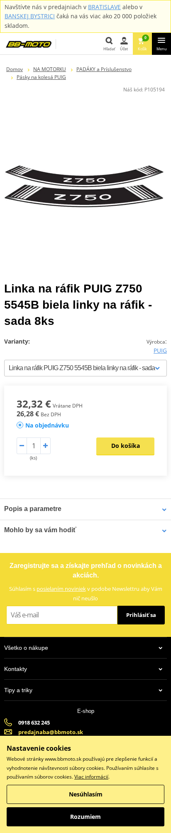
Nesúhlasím (86, 794)
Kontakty (15, 669)
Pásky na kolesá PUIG (41, 77)
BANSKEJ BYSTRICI (30, 16)
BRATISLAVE (104, 7)
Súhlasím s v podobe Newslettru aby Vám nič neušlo (85, 593)
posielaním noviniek (61, 588)
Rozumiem (85, 817)
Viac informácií (91, 776)
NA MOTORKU (49, 69)
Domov (14, 69)
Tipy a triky (18, 690)
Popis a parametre (32, 508)
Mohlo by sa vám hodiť (40, 529)
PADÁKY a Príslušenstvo (104, 69)
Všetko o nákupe (26, 647)
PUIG (160, 350)
